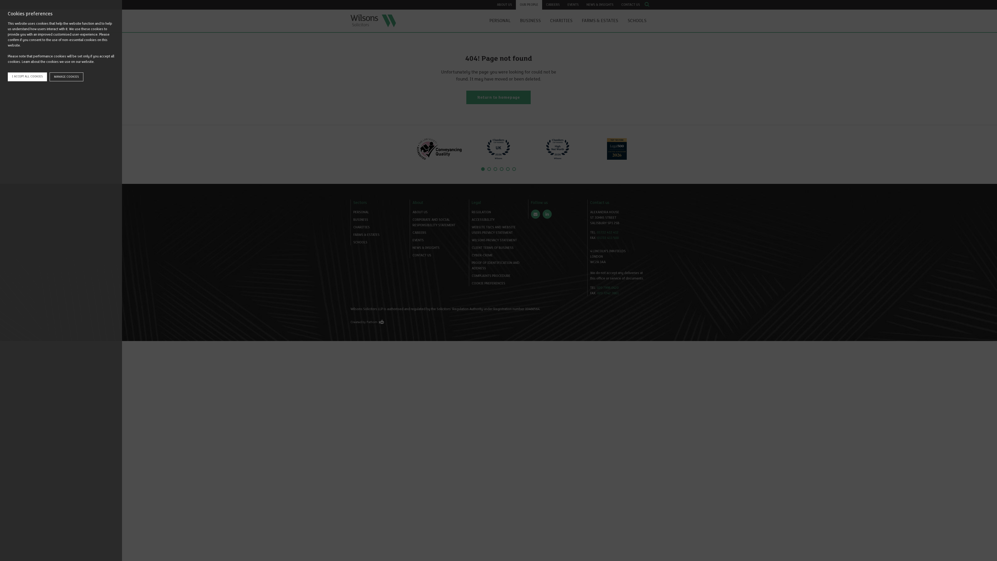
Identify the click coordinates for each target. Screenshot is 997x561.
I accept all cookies (27, 76)
